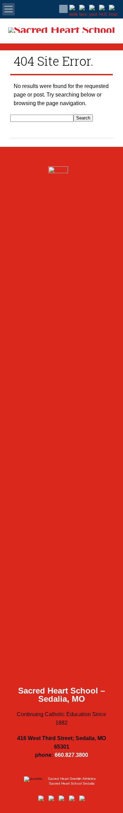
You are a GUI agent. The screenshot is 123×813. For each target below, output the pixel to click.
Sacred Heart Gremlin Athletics (72, 778)
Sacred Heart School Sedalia (72, 783)
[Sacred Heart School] (61, 32)
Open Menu (8, 9)
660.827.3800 (71, 755)
